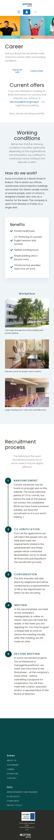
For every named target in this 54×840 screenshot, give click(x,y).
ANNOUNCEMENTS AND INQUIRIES (22, 792)
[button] (26, 11)
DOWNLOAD (12, 774)
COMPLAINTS (13, 801)
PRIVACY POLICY (14, 805)
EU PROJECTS (13, 797)
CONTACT (12, 778)
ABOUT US (11, 760)
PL (35, 12)
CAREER (10, 769)
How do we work (17, 70)
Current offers (36, 70)
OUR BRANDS (13, 765)
